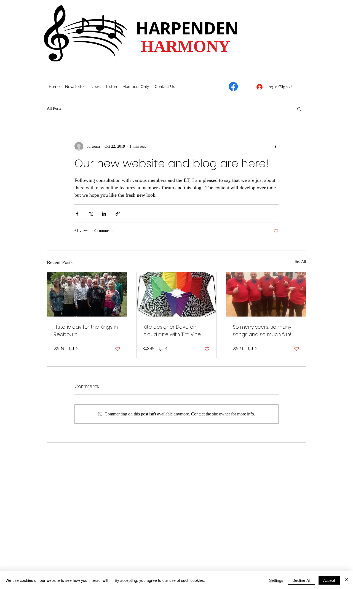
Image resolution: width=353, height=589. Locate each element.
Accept (329, 580)
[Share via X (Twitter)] (90, 213)
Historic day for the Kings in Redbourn (86, 330)
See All (300, 262)
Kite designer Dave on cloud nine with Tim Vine (172, 330)
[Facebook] (233, 86)
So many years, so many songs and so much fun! (262, 330)
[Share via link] (117, 213)
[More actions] (275, 146)
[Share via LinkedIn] (104, 213)
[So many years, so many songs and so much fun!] (266, 294)
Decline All (301, 580)
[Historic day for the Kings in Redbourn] (87, 294)
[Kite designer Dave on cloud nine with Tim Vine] (176, 294)
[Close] (346, 580)
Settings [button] (276, 580)
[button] (299, 108)
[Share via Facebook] (77, 213)
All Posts (54, 108)
